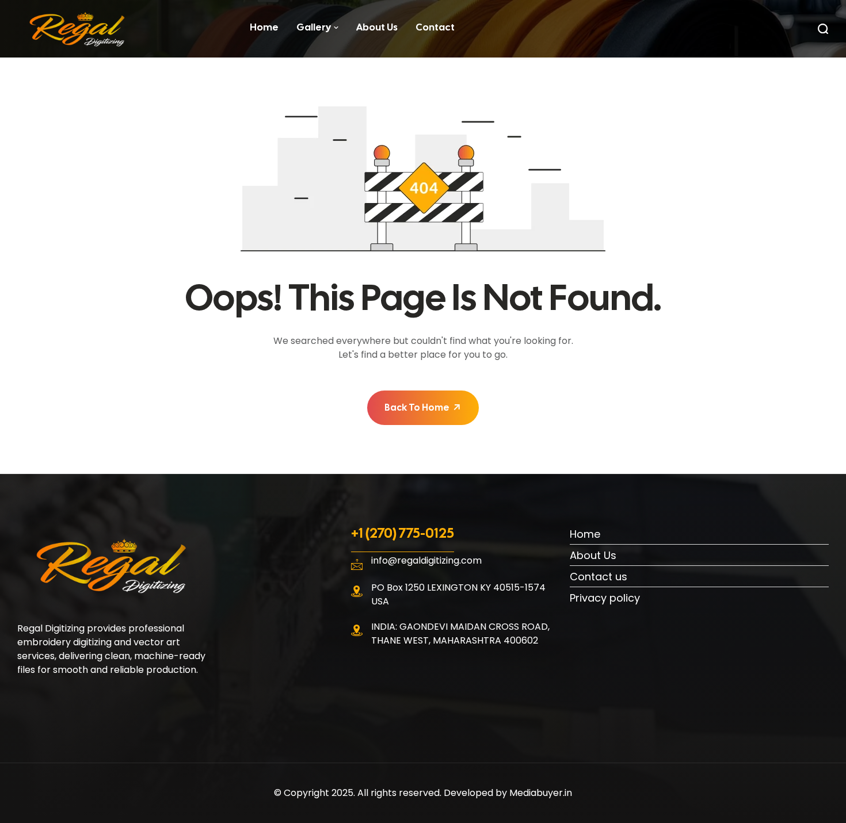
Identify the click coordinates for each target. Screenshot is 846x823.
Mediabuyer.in (540, 792)
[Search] (823, 29)
